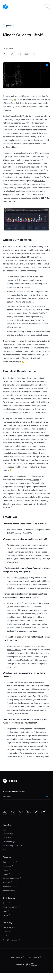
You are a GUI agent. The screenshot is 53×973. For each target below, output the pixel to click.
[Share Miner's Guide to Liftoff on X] (34, 54)
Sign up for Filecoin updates (14, 791)
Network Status (9, 886)
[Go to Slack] (4, 812)
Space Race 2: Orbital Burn (21, 116)
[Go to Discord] (12, 812)
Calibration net (26, 732)
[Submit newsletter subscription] (47, 796)
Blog (4, 849)
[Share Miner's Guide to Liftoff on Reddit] (26, 54)
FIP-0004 (41, 313)
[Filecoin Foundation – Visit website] (31, 964)
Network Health (9, 890)
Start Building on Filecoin (12, 846)
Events (5, 932)
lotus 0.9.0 (38, 177)
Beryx (5, 903)
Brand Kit (6, 882)
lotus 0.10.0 (40, 180)
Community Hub (9, 928)
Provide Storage (9, 842)
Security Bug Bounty (11, 878)
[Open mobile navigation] (47, 7)
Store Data (7, 838)
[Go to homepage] (5, 6)
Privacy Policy (16, 957)
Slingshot (7, 194)
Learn (5, 830)
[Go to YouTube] (43, 812)
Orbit (5, 936)
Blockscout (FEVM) (10, 907)
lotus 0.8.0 (38, 170)
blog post (41, 663)
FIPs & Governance (10, 940)
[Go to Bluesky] (28, 812)
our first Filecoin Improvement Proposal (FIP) (22, 167)
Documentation (9, 862)
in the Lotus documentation (25, 631)
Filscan (5, 915)
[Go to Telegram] (36, 812)
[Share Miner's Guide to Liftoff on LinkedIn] (19, 54)
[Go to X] (20, 812)
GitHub (5, 870)
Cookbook (7, 866)
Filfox (5, 911)
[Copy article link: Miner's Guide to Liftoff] (5, 54)
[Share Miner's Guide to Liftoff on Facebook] (12, 54)
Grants (5, 874)
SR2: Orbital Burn (29, 194)
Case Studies (8, 834)
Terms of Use (34, 957)
